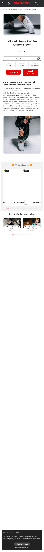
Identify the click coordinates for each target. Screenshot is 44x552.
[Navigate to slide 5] (22, 156)
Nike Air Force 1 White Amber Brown (24, 9)
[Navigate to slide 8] (29, 156)
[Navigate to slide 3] (17, 156)
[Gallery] (22, 136)
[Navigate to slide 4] (19, 156)
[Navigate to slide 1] (11, 156)
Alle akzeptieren (22, 544)
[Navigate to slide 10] (31, 208)
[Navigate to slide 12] (36, 208)
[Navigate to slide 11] (33, 208)
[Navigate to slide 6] (24, 156)
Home (5, 9)
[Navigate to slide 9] (32, 156)
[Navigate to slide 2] (14, 156)
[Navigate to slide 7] (27, 156)
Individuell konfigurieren (22, 548)
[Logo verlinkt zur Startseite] (22, 3)
